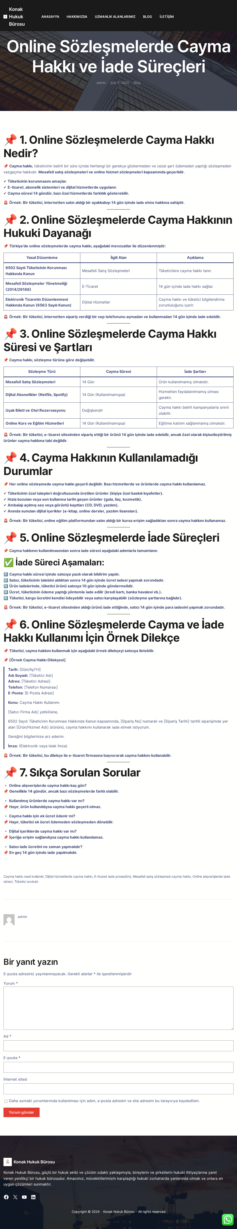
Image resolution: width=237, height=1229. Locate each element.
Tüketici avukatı (26, 881)
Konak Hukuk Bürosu (17, 16)
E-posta (11, 1057)
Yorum (10, 983)
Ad (7, 1036)
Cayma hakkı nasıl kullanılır (23, 876)
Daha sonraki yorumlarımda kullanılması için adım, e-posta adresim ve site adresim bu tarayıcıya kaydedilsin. (104, 1100)
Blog (137, 83)
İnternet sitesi (15, 1079)
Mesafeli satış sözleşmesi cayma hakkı (162, 876)
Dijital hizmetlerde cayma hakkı (68, 876)
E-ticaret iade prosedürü (112, 876)
